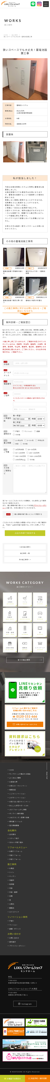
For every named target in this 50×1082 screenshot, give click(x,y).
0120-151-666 (26, 716)
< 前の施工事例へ (25, 547)
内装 (11, 888)
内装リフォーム (15, 855)
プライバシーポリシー (17, 946)
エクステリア (14, 912)
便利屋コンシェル (15, 821)
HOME (6, 35)
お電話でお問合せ (14, 1078)
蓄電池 (11, 908)
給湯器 (11, 884)
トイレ (11, 872)
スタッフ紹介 (14, 838)
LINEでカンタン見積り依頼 (19, 817)
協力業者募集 (14, 825)
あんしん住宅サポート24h (18, 805)
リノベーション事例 (17, 916)
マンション (13, 925)
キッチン (12, 876)
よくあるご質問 (15, 778)
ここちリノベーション (17, 794)
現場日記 (12, 790)
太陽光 (11, 904)
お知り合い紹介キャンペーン (19, 801)
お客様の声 (13, 782)
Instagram (27, 1004)
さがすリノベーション (17, 798)
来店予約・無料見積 (39, 1078)
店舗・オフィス (15, 929)
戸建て (11, 921)
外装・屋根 (13, 892)
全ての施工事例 (24, 660)
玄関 (11, 896)
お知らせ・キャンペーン (18, 786)
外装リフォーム (15, 859)
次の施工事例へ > (25, 559)
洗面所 (11, 880)
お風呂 (11, 868)
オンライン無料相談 (16, 813)
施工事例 (15, 35)
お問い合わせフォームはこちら (26, 724)
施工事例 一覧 (25, 553)
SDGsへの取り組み (16, 842)
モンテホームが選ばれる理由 (19, 774)
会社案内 (12, 834)
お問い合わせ (14, 938)
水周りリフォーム (15, 851)
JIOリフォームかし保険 (18, 809)
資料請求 (12, 942)
